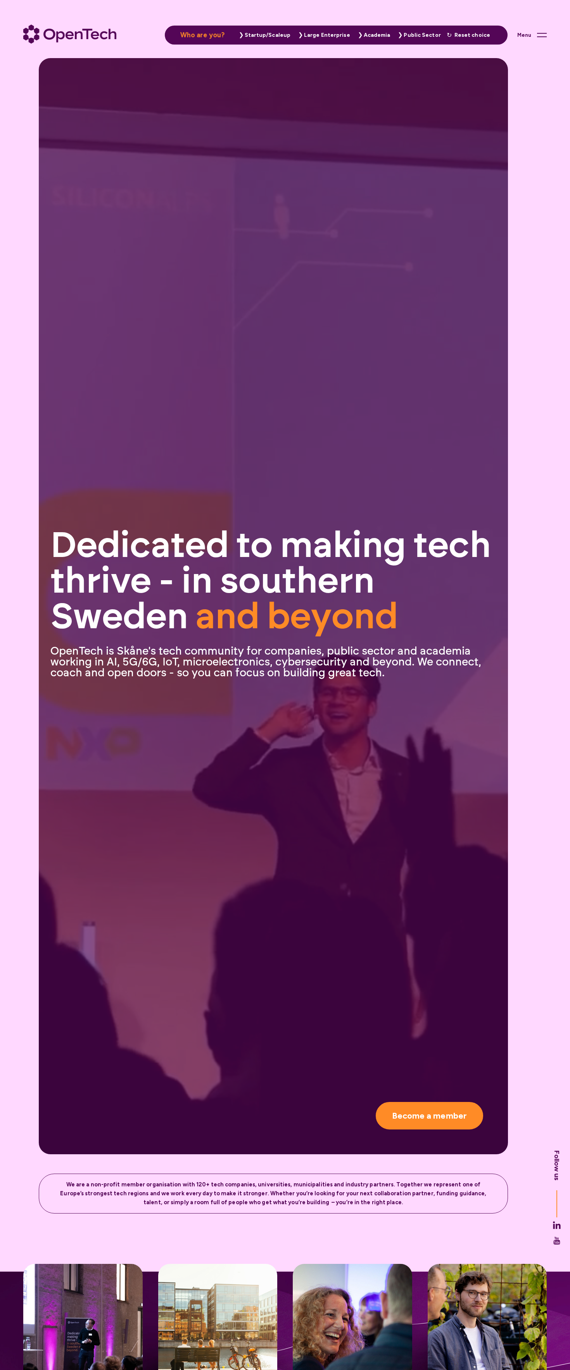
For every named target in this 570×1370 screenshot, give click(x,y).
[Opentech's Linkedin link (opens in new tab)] (557, 1247)
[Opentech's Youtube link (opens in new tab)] (557, 1262)
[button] (263, 35)
